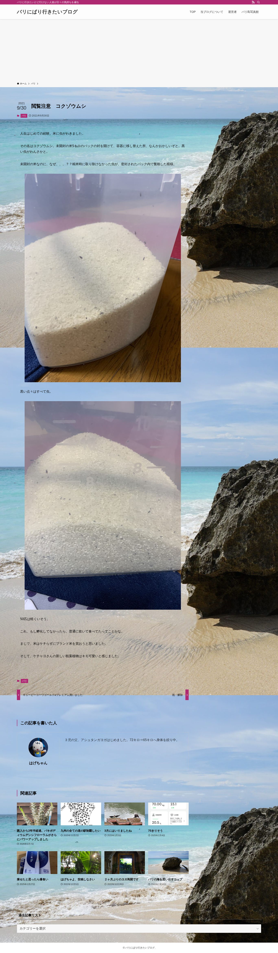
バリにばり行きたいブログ (47, 11)
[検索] (258, 2)
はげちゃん (38, 763)
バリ (24, 115)
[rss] (253, 2)
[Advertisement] (139, 51)
